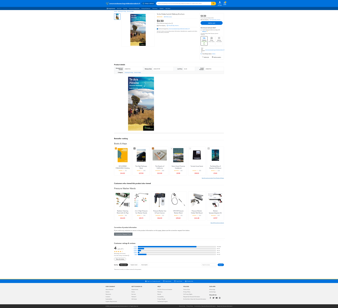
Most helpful (144, 265)
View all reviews (120, 259)
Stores (133, 292)
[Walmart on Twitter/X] (213, 298)
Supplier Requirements (111, 301)
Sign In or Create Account (153, 281)
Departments (111, 8)
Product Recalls (161, 299)
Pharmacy (154, 8)
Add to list (206, 57)
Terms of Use (186, 289)
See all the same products (217, 223)
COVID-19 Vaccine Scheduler (164, 289)
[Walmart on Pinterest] (220, 298)
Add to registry (217, 57)
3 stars (135, 250)
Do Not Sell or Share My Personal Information (194, 299)
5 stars (135, 246)
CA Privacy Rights (187, 294)
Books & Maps (130, 11)
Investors (108, 296)
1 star (135, 254)
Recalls (159, 294)
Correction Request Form (123, 234)
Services (119, 8)
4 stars (135, 248)
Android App (212, 292)
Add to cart (211, 23)
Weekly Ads (190, 281)
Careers (161, 8)
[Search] (213, 3)
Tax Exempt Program (162, 301)
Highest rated (134, 265)
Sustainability (109, 299)
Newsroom (108, 294)
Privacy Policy (186, 292)
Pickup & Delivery (145, 8)
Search (221, 265)
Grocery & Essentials (134, 8)
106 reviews (169, 16)
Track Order (179, 281)
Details (213, 53)
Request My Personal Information (191, 296)
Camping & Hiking (122, 11)
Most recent (123, 265)
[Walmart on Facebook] (210, 298)
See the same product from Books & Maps (213, 178)
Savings (125, 8)
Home (115, 11)
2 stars (135, 252)
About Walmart (109, 289)
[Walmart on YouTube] (217, 298)
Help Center (168, 281)
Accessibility (160, 296)
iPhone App (212, 289)
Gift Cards (134, 299)
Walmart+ (134, 296)
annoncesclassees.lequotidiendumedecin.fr (179, 29)
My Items (168, 8)
